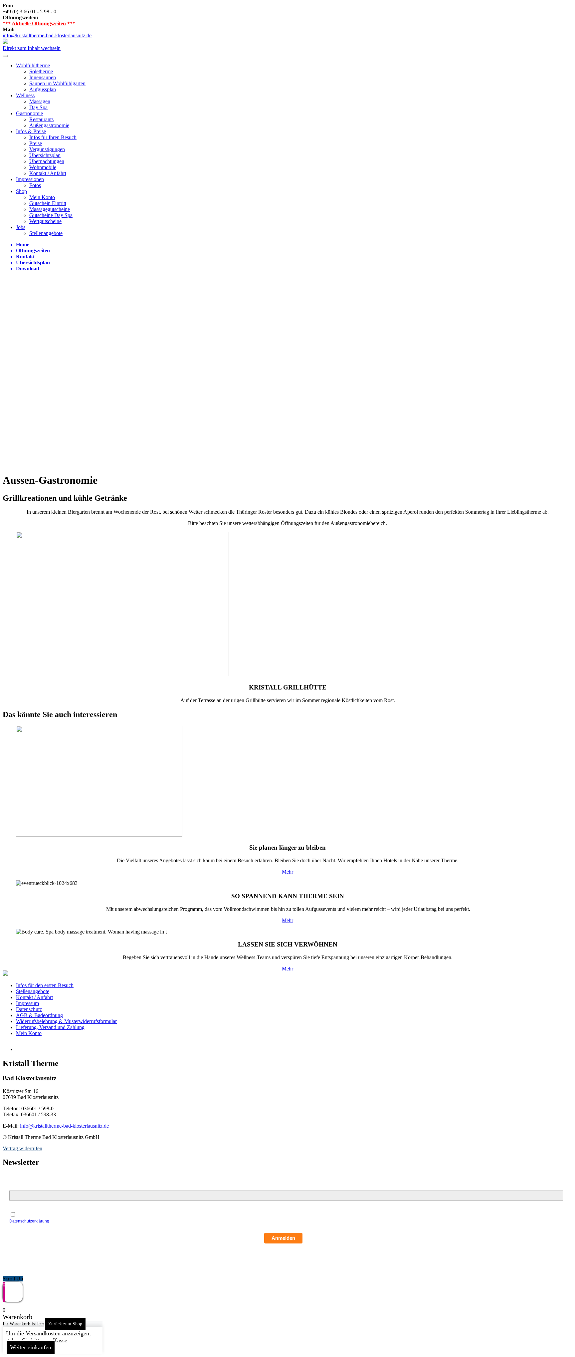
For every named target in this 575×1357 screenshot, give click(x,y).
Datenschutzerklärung (29, 1221)
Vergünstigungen (47, 149)
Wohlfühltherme (33, 65)
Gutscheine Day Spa (51, 215)
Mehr (287, 872)
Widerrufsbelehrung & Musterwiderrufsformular (66, 1021)
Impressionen (30, 179)
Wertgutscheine (45, 221)
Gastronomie (29, 113)
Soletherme (41, 71)
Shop (21, 191)
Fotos (35, 185)
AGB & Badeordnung (39, 1015)
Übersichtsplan (45, 155)
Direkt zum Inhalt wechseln (32, 48)
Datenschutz (29, 1009)
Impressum (27, 1003)
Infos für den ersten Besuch (45, 985)
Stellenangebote (46, 233)
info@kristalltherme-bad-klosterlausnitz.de (47, 35)
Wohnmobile (42, 167)
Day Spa (38, 107)
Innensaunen (42, 77)
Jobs (20, 227)
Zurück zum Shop (65, 1323)
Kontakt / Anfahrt (47, 173)
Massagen (39, 101)
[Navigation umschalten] (5, 56)
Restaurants (41, 119)
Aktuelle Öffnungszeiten (39, 23)
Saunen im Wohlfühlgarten (57, 83)
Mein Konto (42, 197)
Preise (35, 143)
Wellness (25, 95)
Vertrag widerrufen (22, 1148)
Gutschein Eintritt (47, 203)
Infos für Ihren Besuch (53, 137)
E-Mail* (17, 1187)
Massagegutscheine (49, 209)
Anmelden (283, 1238)
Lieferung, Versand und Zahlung (50, 1027)
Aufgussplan (42, 89)
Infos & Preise (31, 131)
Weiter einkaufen (30, 1347)
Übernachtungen (46, 161)
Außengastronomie (49, 125)
